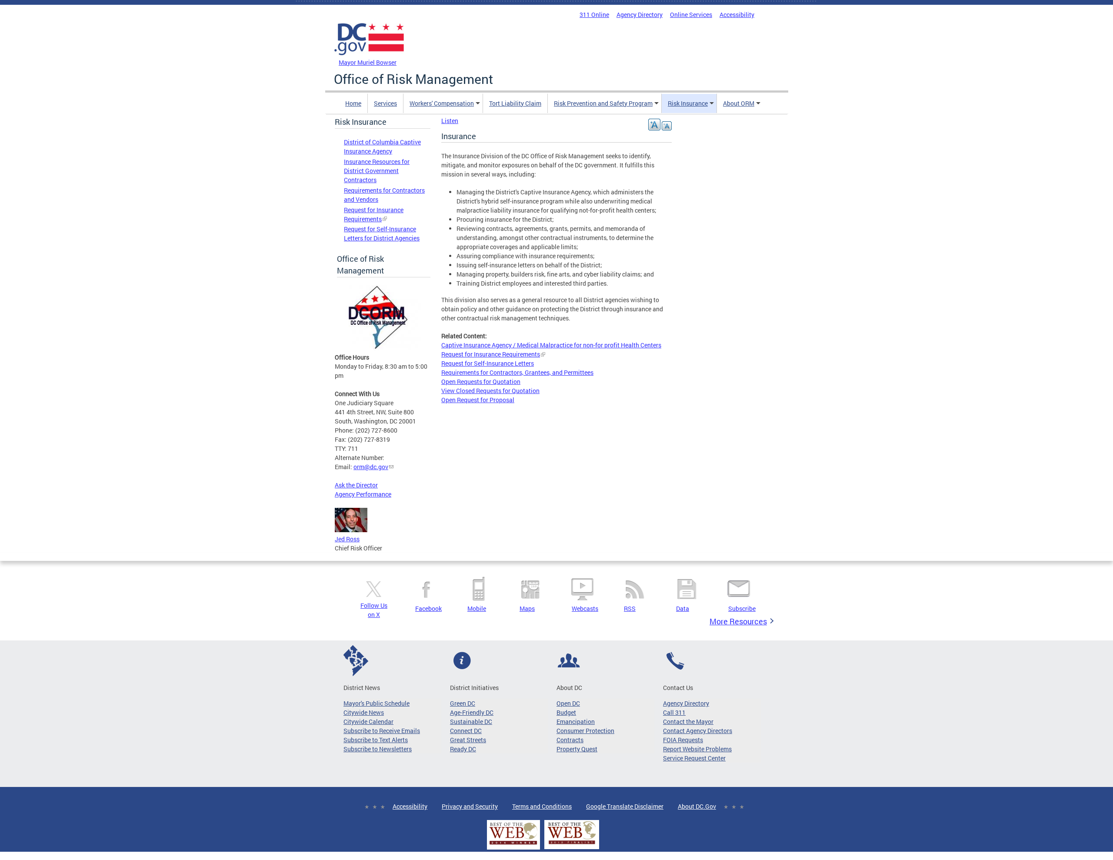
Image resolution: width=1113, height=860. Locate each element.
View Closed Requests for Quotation (490, 391)
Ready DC (463, 749)
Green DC (462, 703)
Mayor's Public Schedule (376, 703)
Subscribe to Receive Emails (381, 731)
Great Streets (468, 740)
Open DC (568, 703)
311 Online (594, 14)
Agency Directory (639, 14)
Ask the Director (356, 485)
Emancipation (575, 721)
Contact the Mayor (688, 721)
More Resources (738, 621)
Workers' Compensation (442, 103)
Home (353, 103)
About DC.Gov (697, 806)
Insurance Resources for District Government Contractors (377, 170)
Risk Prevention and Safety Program (603, 103)
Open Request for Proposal (477, 400)
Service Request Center (694, 758)
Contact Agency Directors (697, 731)
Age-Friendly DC (471, 712)
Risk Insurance (688, 103)
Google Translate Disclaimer (624, 806)
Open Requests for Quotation (480, 381)
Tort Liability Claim (515, 103)
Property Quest (576, 749)
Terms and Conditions (542, 806)
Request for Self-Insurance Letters (487, 363)
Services (385, 103)
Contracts (569, 740)
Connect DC (466, 731)
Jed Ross (347, 539)
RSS (630, 608)
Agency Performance (363, 494)
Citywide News (363, 712)
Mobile (476, 608)
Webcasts (585, 608)
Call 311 (674, 712)
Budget (566, 712)
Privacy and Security (470, 806)
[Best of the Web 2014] (513, 844)
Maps (527, 608)
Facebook (428, 608)
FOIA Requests (683, 740)
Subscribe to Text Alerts (375, 740)
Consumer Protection (585, 731)
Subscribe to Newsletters (377, 749)
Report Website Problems (697, 749)
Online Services (691, 14)
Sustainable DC (471, 721)
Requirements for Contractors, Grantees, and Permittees (517, 372)
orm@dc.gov (370, 467)
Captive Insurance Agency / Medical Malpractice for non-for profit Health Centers (551, 345)
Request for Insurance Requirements (490, 354)
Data (682, 608)
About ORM (738, 103)
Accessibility (737, 14)
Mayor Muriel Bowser (368, 62)
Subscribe (742, 608)
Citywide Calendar (368, 721)
